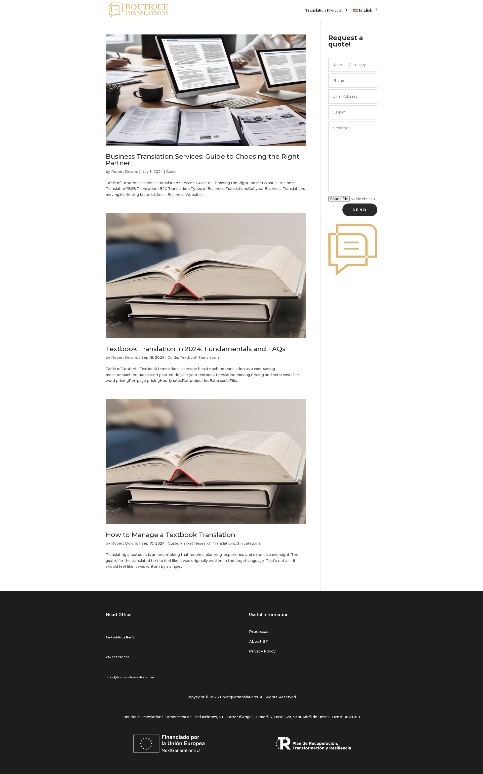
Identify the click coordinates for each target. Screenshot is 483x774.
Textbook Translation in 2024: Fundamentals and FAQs (196, 349)
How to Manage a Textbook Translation (170, 535)
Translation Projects (323, 10)
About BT (258, 641)
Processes (259, 631)
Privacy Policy (262, 651)
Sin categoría (249, 543)
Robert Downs (124, 171)
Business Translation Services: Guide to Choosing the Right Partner (202, 159)
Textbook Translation (199, 357)
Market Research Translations (207, 543)
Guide (171, 171)
